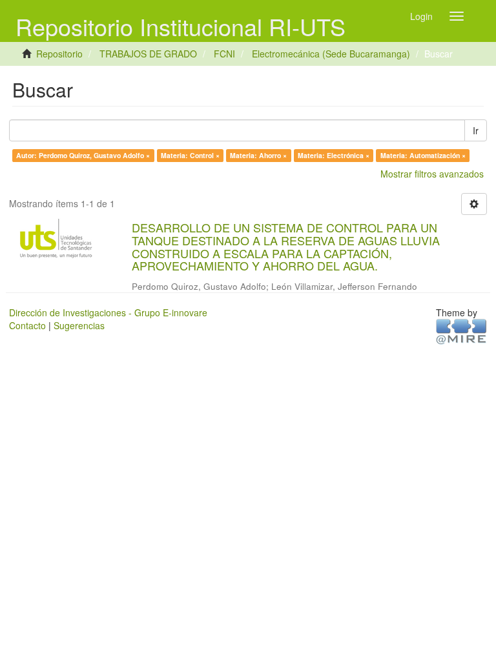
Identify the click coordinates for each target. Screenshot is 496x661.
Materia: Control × (190, 155)
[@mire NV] (461, 330)
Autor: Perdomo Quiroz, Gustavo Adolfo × (83, 155)
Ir (476, 130)
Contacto (27, 325)
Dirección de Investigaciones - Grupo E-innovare (108, 312)
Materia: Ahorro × (258, 155)
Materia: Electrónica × (333, 155)
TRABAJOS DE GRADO (148, 53)
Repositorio (59, 53)
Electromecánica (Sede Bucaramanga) (331, 53)
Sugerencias (79, 325)
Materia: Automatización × (423, 155)
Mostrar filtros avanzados (432, 173)
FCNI (224, 53)
